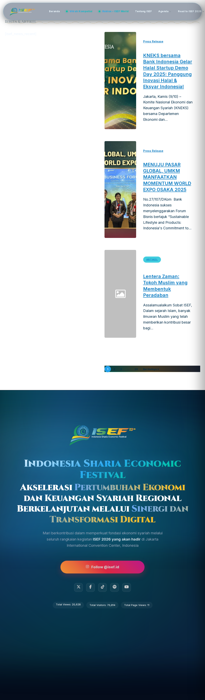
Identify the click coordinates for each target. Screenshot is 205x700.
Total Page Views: (135, 605)
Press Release (153, 41)
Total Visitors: (98, 605)
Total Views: (64, 604)
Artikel (152, 259)
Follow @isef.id (105, 567)
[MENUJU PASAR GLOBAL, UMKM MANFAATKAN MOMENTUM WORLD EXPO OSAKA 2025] (120, 189)
